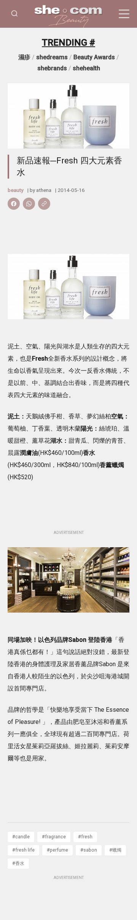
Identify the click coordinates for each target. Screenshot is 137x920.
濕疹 (24, 57)
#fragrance (54, 836)
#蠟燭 (115, 850)
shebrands (52, 68)
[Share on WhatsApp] (29, 204)
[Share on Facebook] (14, 204)
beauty (16, 190)
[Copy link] (44, 204)
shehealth (86, 68)
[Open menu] (124, 14)
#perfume (57, 850)
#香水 (18, 863)
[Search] (14, 13)
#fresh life (23, 850)
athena (43, 190)
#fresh (85, 836)
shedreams (52, 57)
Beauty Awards (94, 57)
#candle (21, 836)
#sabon (88, 850)
